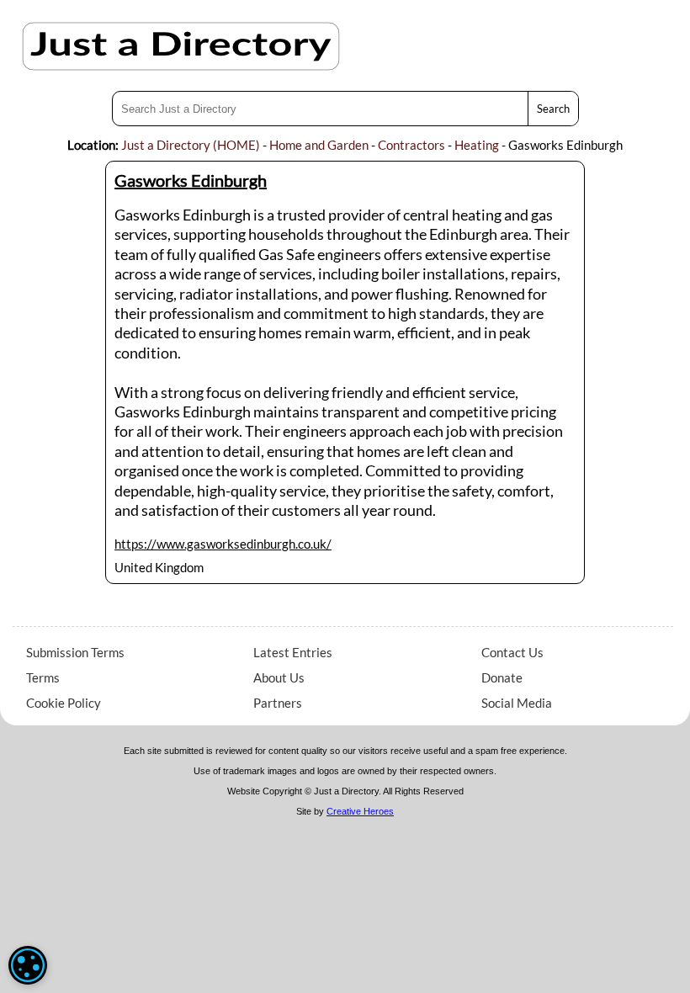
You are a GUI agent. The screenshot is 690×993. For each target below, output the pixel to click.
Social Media (516, 702)
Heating (476, 144)
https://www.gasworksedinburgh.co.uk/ (223, 543)
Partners (277, 702)
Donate (502, 677)
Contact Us (512, 652)
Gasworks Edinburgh (190, 180)
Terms (43, 677)
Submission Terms (75, 652)
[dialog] (27, 965)
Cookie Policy (63, 702)
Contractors (411, 144)
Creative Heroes (360, 811)
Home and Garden (319, 144)
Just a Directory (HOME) (190, 144)
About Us (279, 677)
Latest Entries (292, 652)
